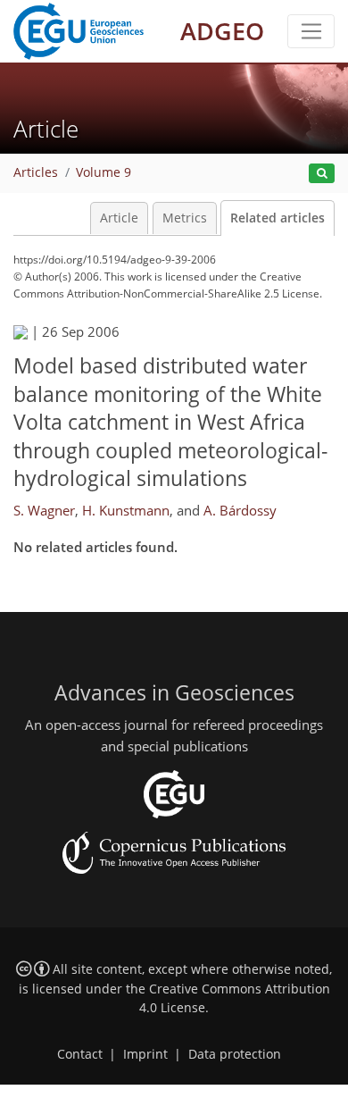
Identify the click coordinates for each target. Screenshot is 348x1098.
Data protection (234, 1054)
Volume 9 (103, 172)
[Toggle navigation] (311, 31)
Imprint (145, 1054)
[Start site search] (322, 173)
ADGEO (222, 30)
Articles (35, 172)
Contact (80, 1054)
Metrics (184, 218)
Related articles (277, 218)
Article (119, 218)
